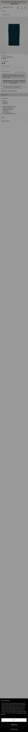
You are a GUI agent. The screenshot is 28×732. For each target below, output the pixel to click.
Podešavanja (14, 724)
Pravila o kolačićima (19, 712)
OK (14, 720)
